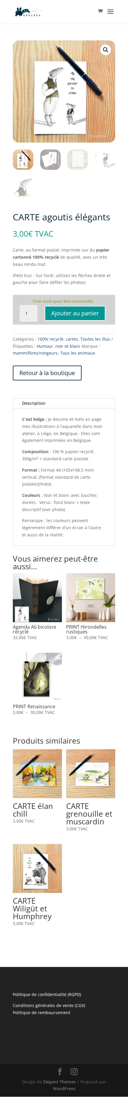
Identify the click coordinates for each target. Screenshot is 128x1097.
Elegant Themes (59, 1082)
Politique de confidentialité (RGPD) (47, 994)
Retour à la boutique (47, 373)
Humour (45, 346)
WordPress (64, 1088)
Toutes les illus (95, 339)
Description (34, 403)
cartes (72, 339)
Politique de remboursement (41, 1012)
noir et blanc (68, 346)
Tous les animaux (77, 353)
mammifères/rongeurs (35, 353)
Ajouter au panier (75, 313)
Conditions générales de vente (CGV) (49, 1005)
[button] (105, 50)
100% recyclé (50, 339)
